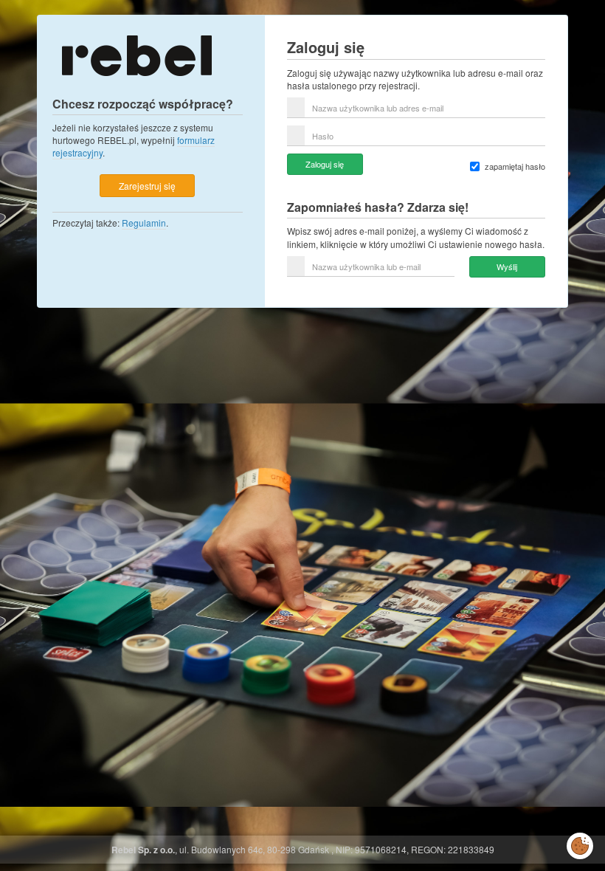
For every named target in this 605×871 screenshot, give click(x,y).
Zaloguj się (324, 164)
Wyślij (507, 266)
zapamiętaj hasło (515, 166)
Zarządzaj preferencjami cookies (580, 843)
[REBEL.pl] (136, 54)
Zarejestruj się (147, 185)
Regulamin (144, 222)
